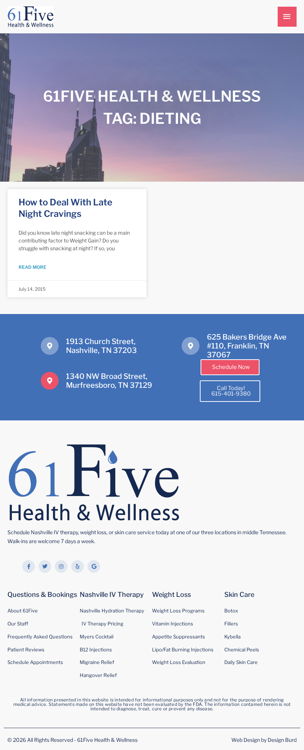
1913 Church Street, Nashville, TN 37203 (101, 346)
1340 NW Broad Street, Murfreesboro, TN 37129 (109, 381)
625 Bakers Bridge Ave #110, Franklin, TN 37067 (247, 346)
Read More (32, 267)
